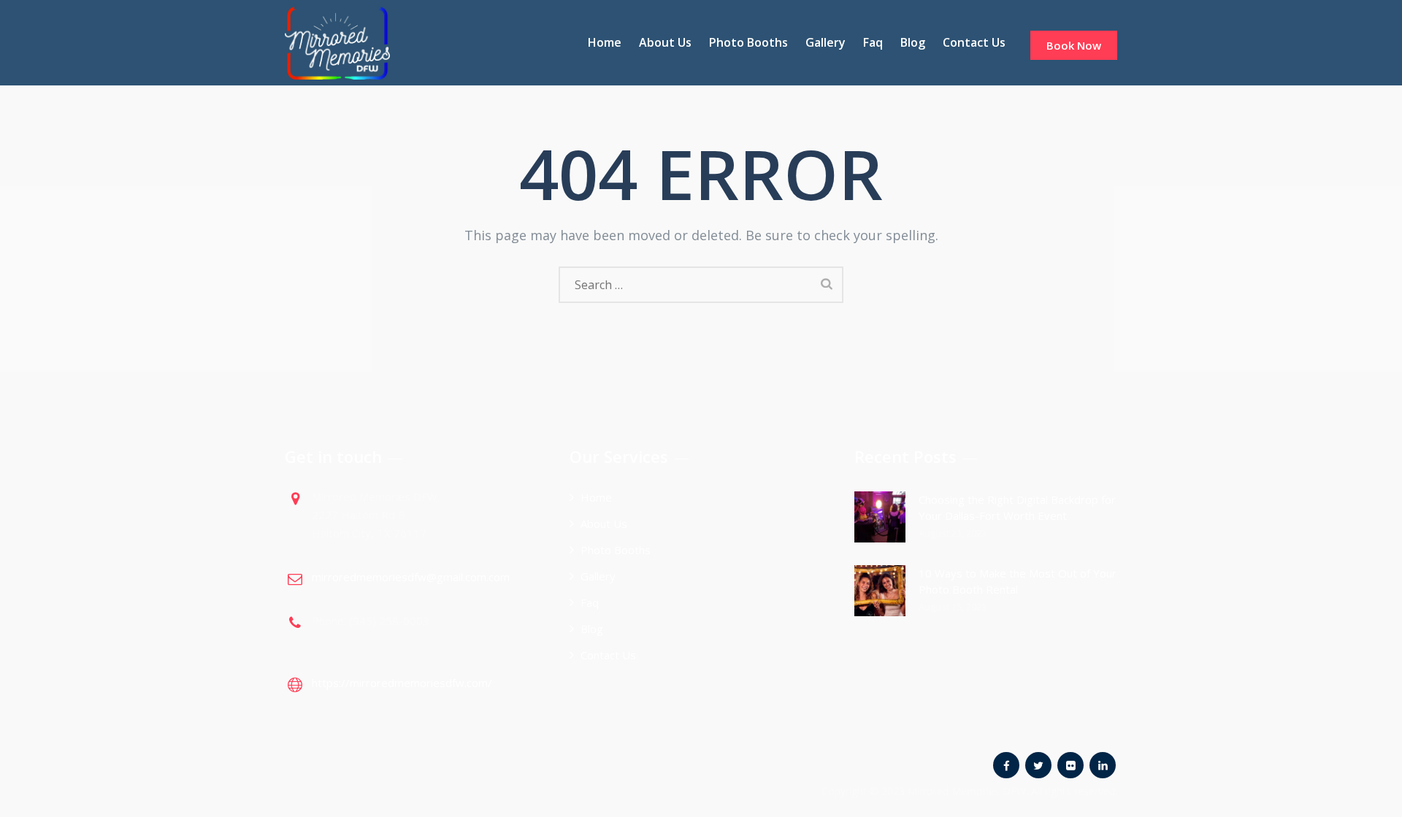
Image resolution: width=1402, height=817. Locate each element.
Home (604, 42)
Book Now (1073, 45)
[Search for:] (701, 284)
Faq (873, 42)
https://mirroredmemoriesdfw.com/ (402, 682)
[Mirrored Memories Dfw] (337, 42)
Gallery (825, 42)
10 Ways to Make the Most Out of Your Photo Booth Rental (1017, 581)
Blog (912, 42)
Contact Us (974, 42)
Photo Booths (748, 42)
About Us (665, 42)
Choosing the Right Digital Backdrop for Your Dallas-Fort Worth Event (1017, 507)
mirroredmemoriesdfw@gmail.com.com (411, 576)
